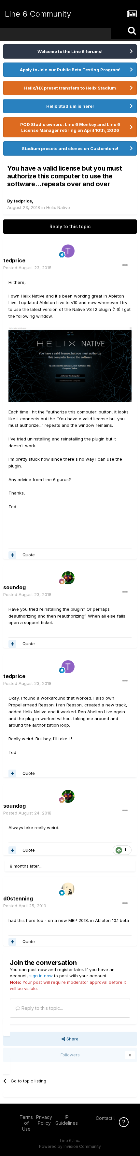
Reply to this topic (70, 226)
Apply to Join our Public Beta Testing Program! (70, 69)
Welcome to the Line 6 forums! (70, 51)
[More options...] (125, 265)
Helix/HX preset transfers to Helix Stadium (70, 88)
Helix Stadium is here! (70, 106)
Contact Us (107, 1118)
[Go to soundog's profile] (68, 577)
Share (71, 1038)
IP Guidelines (66, 1120)
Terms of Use (26, 1123)
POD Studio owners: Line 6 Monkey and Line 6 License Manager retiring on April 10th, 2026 (70, 127)
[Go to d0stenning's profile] (68, 889)
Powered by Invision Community (70, 1146)
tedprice (23, 200)
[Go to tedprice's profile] (68, 251)
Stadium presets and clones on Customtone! (70, 148)
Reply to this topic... (41, 1008)
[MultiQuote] (12, 555)
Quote (28, 554)
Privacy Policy (44, 1120)
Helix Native (58, 207)
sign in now (41, 975)
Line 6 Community (38, 14)
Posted (27, 267)
